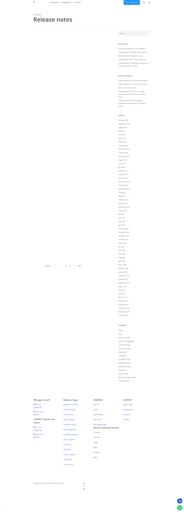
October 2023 (123, 185)
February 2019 (123, 301)
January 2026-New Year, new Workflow (131, 49)
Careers (95, 410)
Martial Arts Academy (70, 435)
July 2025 (121, 131)
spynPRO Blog (98, 415)
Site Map (126, 420)
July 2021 (121, 247)
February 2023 (123, 200)
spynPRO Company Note (127, 377)
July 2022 (121, 214)
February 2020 (123, 268)
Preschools (67, 445)
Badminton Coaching (70, 405)
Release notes (50, 43)
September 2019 (124, 283)
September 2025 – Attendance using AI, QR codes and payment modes (133, 64)
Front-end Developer (140, 81)
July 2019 (121, 290)
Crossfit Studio (68, 415)
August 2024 (122, 160)
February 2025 (123, 145)
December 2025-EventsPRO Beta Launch (132, 52)
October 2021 (123, 239)
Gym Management (69, 430)
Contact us (127, 415)
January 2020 (122, 272)
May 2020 (121, 258)
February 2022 (123, 229)
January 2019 (122, 305)
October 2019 (123, 279)
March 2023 (52, 233)
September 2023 (54, 152)
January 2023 (52, 248)
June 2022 (121, 218)
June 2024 (121, 164)
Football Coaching (69, 425)
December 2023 (123, 182)
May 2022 (121, 221)
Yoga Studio (67, 460)
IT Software (122, 356)
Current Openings (124, 345)
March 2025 (122, 142)
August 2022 (122, 211)
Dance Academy (69, 420)
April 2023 (51, 167)
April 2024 (121, 167)
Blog (47, 60)
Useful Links (97, 420)
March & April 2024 (56, 46)
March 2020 (122, 265)
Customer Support (124, 348)
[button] (92, 510)
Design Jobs (122, 352)
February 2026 (123, 120)
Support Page (127, 405)
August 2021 (122, 243)
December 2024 (123, 149)
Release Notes (128, 410)
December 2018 (123, 308)
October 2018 (123, 315)
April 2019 (121, 294)
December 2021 (123, 232)
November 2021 (124, 236)
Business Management (126, 341)
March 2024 (122, 171)
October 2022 (53, 263)
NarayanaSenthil (124, 91)
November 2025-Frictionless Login (130, 56)
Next (79, 266)
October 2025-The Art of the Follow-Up (132, 59)
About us (96, 405)
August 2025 (122, 127)
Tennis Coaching (69, 455)
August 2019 (122, 286)
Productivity (122, 370)
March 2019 (122, 297)
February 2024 (123, 174)
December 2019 (123, 276)
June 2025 (121, 135)
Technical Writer (123, 381)
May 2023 (121, 192)
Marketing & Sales (124, 363)
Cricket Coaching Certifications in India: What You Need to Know (132, 94)
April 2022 (121, 225)
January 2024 (122, 178)
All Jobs (120, 330)
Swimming (66, 450)
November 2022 (124, 207)
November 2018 (124, 312)
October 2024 (131, 88)
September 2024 (124, 156)
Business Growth (124, 338)
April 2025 (121, 138)
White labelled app (99, 425)
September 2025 (124, 124)
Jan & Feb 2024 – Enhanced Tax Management (54, 90)
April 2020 (121, 261)
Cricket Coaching (69, 410)
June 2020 (121, 254)
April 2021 (121, 250)
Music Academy (68, 440)
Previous (48, 266)
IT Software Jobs (124, 359)
